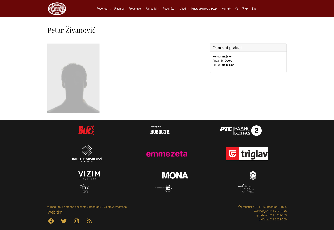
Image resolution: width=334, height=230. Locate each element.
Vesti (183, 8)
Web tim (54, 212)
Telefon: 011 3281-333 (273, 215)
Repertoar (103, 8)
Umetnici (152, 8)
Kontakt (226, 8)
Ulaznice (119, 8)
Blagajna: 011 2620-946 (272, 211)
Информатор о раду (204, 8)
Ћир (245, 8)
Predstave (135, 8)
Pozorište (169, 8)
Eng (254, 8)
